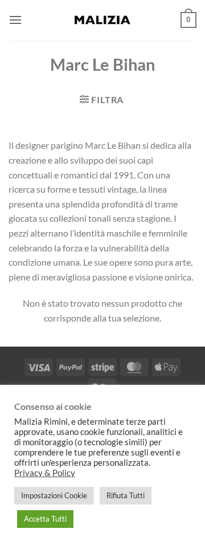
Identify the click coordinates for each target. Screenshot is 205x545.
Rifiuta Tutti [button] (125, 495)
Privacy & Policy (44, 473)
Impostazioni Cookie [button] (54, 495)
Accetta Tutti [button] (45, 518)
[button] (15, 20)
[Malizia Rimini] (102, 20)
